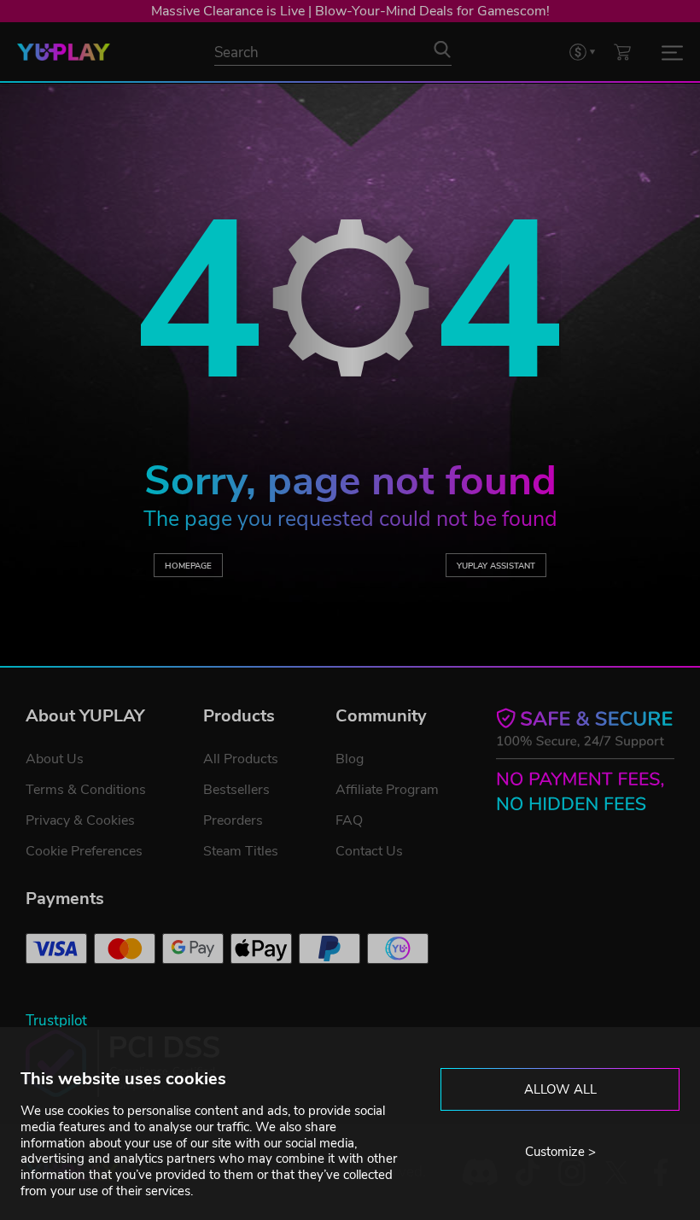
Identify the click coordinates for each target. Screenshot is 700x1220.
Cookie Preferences (84, 851)
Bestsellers (236, 789)
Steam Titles (240, 851)
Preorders (233, 820)
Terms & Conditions (86, 789)
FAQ (349, 820)
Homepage (188, 565)
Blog (349, 759)
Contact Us (369, 851)
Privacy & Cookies (80, 820)
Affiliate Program (387, 789)
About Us (55, 759)
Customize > (560, 1151)
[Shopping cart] (622, 51)
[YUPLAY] (63, 52)
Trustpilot (56, 1020)
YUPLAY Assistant (496, 565)
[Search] (442, 49)
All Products (240, 759)
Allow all (560, 1089)
